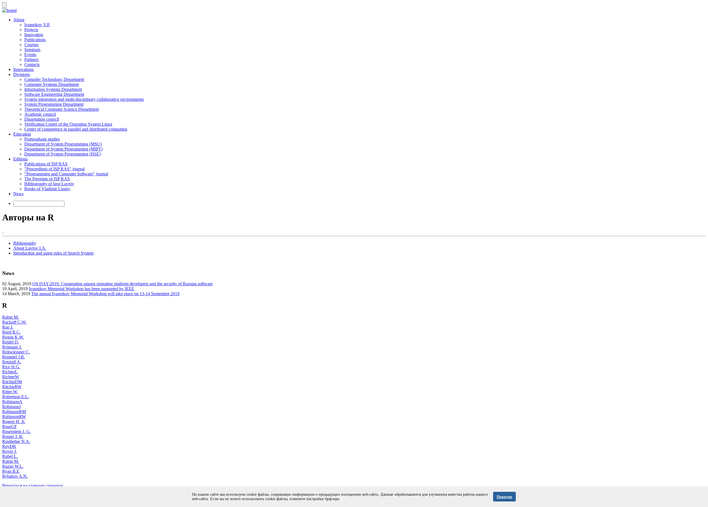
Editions (20, 159)
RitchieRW (12, 386)
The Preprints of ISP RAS (47, 178)
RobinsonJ (11, 406)
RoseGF (9, 426)
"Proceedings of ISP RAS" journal (54, 169)
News (18, 193)
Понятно (504, 497)
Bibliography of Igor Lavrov (49, 183)
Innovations (23, 69)
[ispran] (2, 231)
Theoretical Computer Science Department (61, 109)
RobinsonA (12, 401)
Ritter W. (10, 391)
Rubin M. (10, 461)
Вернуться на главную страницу (32, 485)
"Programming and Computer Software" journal (66, 173)
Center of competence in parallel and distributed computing (75, 129)
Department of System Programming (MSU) (63, 144)
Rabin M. (10, 317)
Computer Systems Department (51, 84)
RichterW (10, 376)
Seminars (32, 49)
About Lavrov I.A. (29, 248)
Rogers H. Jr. (13, 421)
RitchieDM (12, 381)
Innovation (33, 34)
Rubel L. (10, 456)
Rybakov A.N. (15, 476)
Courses (31, 44)
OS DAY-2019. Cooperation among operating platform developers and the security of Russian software (122, 283)
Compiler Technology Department (54, 79)
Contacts (32, 64)
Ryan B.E (10, 471)
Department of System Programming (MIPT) (63, 149)
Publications (35, 39)
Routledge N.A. (16, 441)
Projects (31, 29)
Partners (31, 59)
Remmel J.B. (13, 357)
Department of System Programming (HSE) (62, 154)
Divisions (21, 74)
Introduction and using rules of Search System (53, 253)
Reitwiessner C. (16, 352)
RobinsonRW (14, 416)
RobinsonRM (14, 411)
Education (22, 134)
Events (30, 54)
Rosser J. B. (12, 436)
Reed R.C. (11, 332)
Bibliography (24, 243)
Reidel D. (10, 342)
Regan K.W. (13, 337)
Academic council (40, 114)
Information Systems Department (53, 89)
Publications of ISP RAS (45, 164)
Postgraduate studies (42, 139)
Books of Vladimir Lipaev (47, 188)
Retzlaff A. (11, 362)
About (18, 19)
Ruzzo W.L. (13, 466)
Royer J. (9, 451)
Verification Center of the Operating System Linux (68, 124)
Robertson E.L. (15, 396)
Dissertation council (41, 119)
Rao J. (7, 327)
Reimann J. (12, 347)
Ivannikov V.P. (37, 24)
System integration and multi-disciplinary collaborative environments (84, 99)
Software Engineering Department (54, 94)
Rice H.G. (11, 367)
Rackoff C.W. (14, 322)
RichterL (10, 371)
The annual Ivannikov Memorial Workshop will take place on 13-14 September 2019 (105, 293)
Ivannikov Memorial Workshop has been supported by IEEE (81, 288)
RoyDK (9, 446)
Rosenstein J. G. (16, 431)
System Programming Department (54, 104)
